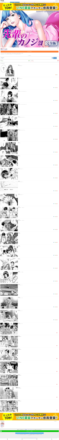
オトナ (54, 2)
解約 (41, 434)
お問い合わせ (23, 434)
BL (34, 2)
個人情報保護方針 (31, 434)
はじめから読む (29, 51)
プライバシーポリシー (30, 429)
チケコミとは (18, 434)
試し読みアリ (3, 48)
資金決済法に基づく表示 (39, 434)
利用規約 (26, 429)
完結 (1, 48)
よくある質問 (20, 434)
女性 (24, 2)
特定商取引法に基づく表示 (35, 434)
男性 (14, 2)
